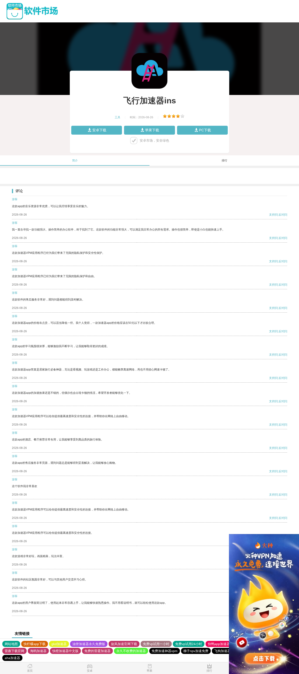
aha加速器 (12, 658)
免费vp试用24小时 (188, 644)
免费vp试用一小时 (156, 644)
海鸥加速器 (38, 651)
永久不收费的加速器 (131, 651)
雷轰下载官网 (14, 651)
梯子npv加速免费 (195, 651)
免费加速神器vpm (165, 651)
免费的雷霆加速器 (97, 651)
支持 (272, 214)
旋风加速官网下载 (124, 644)
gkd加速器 (59, 644)
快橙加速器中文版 (65, 651)
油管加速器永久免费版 (88, 644)
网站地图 (11, 644)
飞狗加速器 (222, 651)
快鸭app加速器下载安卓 (225, 644)
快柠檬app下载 (35, 644)
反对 (281, 214)
